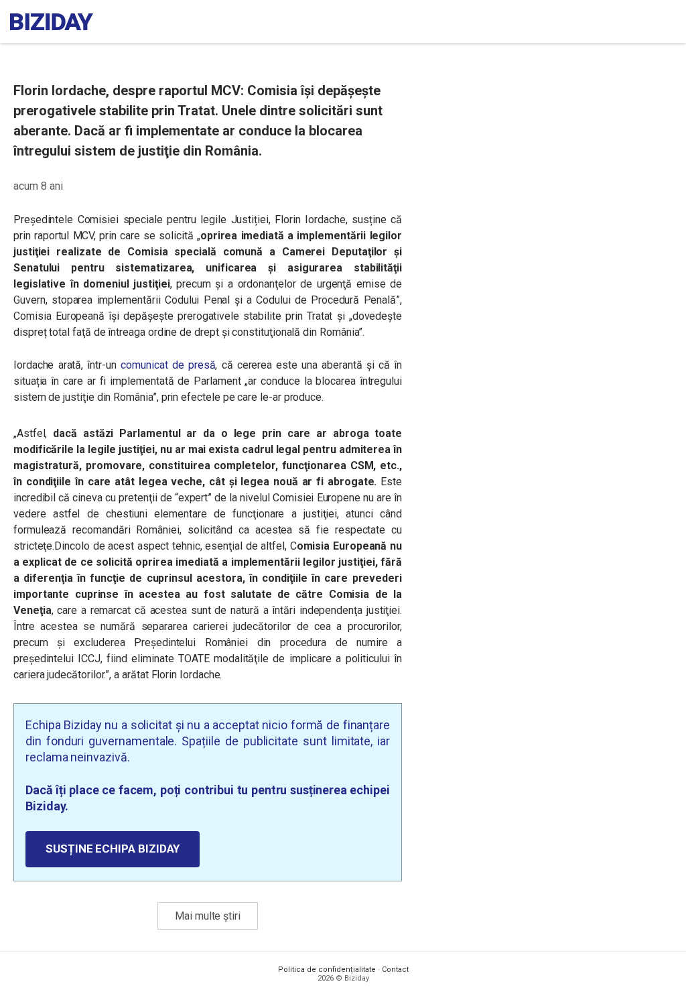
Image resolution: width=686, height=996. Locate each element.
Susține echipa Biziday (113, 848)
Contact (395, 969)
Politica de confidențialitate (327, 969)
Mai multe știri (208, 916)
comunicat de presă (168, 365)
